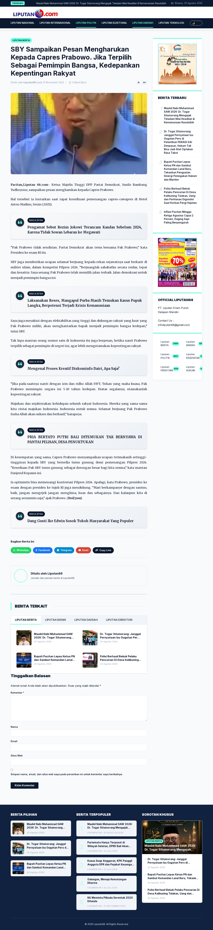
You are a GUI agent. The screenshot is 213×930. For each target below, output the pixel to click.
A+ (144, 82)
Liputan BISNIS (55, 619)
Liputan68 (55, 573)
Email (14, 741)
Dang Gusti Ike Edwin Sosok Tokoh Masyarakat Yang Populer (80, 521)
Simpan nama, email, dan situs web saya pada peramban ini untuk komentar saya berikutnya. (67, 774)
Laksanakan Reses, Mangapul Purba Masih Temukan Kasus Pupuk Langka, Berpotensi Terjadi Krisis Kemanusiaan (84, 303)
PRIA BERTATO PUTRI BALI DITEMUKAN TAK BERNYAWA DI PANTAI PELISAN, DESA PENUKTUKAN (84, 439)
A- (139, 82)
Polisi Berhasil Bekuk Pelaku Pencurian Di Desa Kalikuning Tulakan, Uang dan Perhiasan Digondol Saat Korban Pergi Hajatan (180, 195)
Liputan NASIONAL (22, 22)
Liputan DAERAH (142, 22)
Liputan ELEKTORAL (114, 22)
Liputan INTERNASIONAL (55, 22)
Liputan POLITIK (86, 22)
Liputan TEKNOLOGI (171, 22)
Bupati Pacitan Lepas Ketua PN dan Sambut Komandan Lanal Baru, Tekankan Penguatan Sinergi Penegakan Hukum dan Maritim (180, 170)
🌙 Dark (196, 23)
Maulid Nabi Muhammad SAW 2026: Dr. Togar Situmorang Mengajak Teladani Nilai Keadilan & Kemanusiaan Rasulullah (88, 3)
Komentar (17, 692)
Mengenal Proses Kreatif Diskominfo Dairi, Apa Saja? (73, 368)
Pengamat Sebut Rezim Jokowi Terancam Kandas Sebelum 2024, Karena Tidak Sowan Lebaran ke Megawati (84, 229)
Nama (14, 726)
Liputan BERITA (26, 619)
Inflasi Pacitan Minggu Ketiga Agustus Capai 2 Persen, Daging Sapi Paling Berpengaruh (178, 217)
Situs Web (17, 755)
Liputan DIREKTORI (119, 619)
